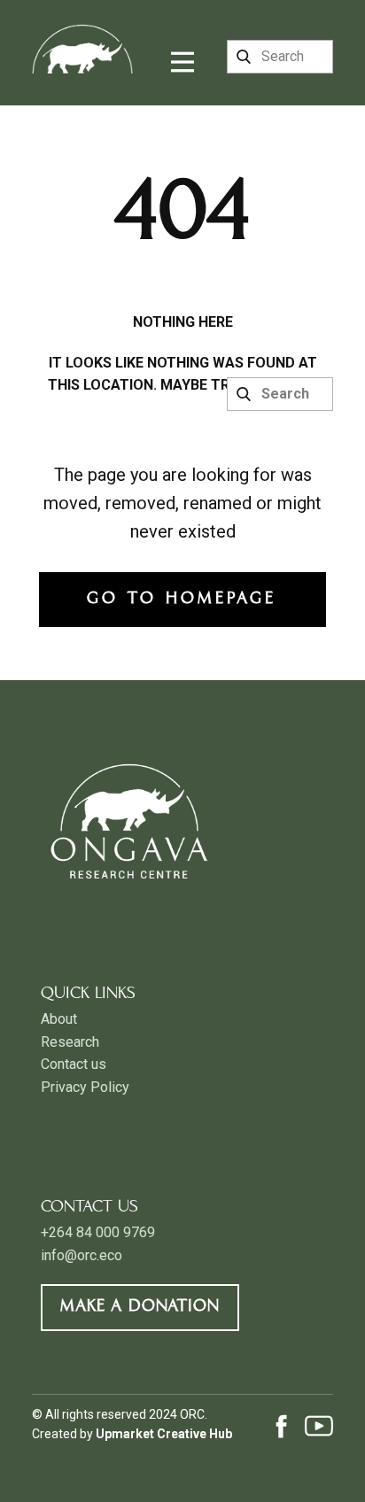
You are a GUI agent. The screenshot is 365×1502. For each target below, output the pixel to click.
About (59, 1018)
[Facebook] (282, 1426)
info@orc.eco (81, 1255)
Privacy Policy (85, 1087)
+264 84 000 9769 (98, 1232)
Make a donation (140, 1306)
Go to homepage (181, 599)
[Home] (82, 37)
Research (70, 1042)
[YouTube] (319, 1426)
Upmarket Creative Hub (164, 1434)
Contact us (73, 1064)
